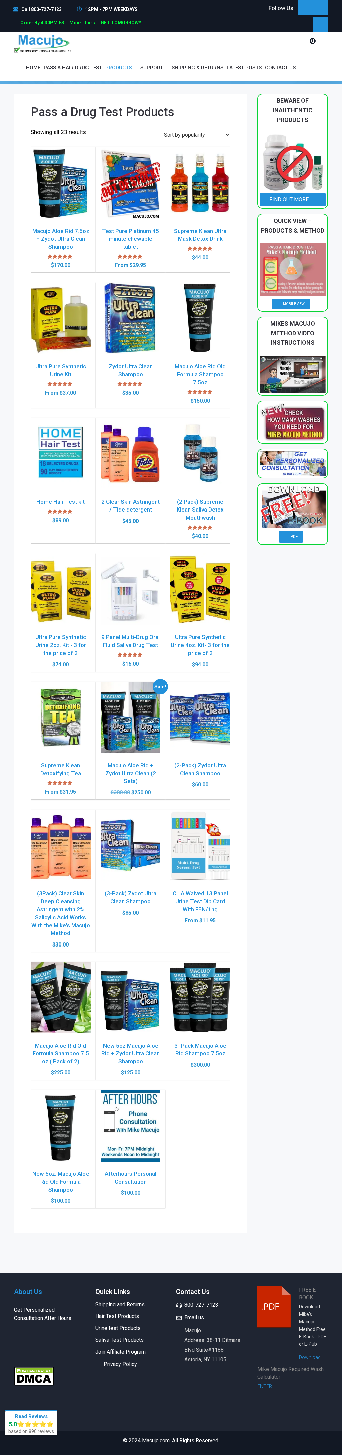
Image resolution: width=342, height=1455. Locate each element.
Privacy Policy (120, 1364)
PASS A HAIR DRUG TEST (73, 68)
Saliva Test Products (119, 1340)
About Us (28, 1292)
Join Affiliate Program (120, 1352)
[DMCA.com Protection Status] (34, 1375)
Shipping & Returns (197, 68)
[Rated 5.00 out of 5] (61, 256)
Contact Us (280, 68)
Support (152, 68)
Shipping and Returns (120, 1304)
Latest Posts (244, 68)
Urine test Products (118, 1328)
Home (33, 68)
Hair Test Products (117, 1316)
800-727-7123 (201, 1305)
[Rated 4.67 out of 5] (130, 256)
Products (119, 68)
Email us (194, 1317)
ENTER (265, 1386)
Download (310, 1357)
